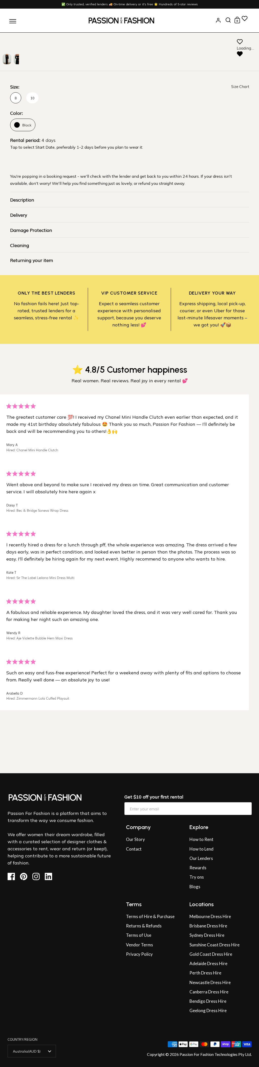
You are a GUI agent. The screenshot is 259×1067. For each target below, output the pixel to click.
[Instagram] (38, 876)
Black (26, 124)
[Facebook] (13, 876)
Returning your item (31, 260)
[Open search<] (228, 20)
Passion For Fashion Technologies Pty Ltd (215, 1054)
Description (22, 199)
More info (248, 764)
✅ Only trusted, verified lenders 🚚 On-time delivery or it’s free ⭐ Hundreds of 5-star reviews (129, 4)
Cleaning (19, 245)
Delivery (18, 214)
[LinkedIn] (50, 876)
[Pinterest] (25, 876)
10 (32, 97)
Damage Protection (31, 230)
